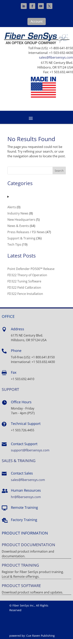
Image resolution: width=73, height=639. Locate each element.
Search (59, 170)
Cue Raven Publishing (40, 635)
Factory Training (24, 519)
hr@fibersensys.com (26, 497)
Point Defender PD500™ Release (31, 269)
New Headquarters (21, 219)
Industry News (17, 213)
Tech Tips (14, 244)
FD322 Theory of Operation (27, 275)
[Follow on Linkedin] (24, 6)
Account (37, 21)
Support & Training (21, 238)
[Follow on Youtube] (41, 6)
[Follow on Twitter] (49, 6)
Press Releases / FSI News (26, 232)
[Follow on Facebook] (32, 6)
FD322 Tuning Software (24, 281)
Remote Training (24, 507)
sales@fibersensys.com (56, 57)
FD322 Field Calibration (24, 287)
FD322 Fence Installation (25, 294)
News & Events (18, 226)
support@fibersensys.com (30, 450)
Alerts (11, 207)
